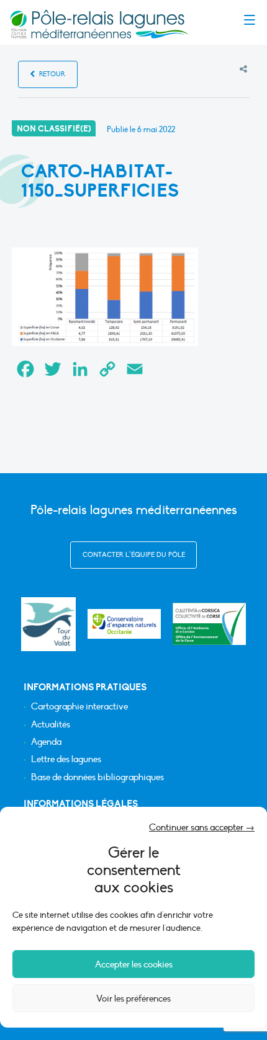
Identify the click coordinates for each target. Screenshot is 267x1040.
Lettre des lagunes (66, 759)
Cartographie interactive (79, 706)
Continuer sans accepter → (202, 827)
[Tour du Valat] (48, 624)
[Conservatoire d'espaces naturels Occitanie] (124, 624)
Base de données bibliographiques (97, 777)
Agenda (46, 742)
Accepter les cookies (134, 964)
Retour (51, 74)
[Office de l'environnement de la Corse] (209, 624)
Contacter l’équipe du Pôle (134, 555)
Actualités (50, 724)
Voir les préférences (133, 998)
